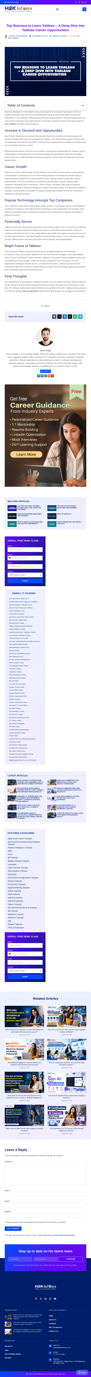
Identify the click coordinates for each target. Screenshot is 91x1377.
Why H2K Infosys (55, 1327)
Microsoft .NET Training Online (18, 620)
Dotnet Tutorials (14, 891)
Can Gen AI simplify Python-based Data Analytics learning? (68, 798)
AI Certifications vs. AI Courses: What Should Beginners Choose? (66, 807)
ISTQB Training (13, 735)
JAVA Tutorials (14, 894)
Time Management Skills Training (18, 665)
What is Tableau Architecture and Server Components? (30, 522)
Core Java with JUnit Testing (17, 684)
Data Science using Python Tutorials (23, 878)
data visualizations (30, 291)
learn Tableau (10, 124)
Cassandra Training (14, 742)
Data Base (12, 874)
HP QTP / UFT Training (16, 714)
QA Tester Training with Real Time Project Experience (24, 641)
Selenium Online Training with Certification (21, 608)
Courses (52, 1324)
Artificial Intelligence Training (17, 629)
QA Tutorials (13, 911)
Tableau (47, 306)
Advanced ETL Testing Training (18, 705)
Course (10, 571)
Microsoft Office (13, 681)
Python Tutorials (14, 904)
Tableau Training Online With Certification (21, 626)
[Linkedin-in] (45, 1298)
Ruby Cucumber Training (16, 662)
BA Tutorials (13, 858)
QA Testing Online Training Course (19, 598)
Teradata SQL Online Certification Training (21, 754)
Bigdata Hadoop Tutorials (18, 861)
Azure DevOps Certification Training (19, 635)
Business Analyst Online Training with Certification (23, 601)
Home (51, 1316)
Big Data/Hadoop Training (16, 623)
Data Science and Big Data (17, 723)
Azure (10, 854)
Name (10, 546)
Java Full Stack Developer (16, 614)
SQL (9, 921)
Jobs (7, 1350)
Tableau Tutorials (60, 36)
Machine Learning (14, 650)
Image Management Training (17, 732)
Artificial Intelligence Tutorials (20, 848)
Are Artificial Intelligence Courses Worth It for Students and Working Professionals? (30, 790)
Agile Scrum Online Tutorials (20, 839)
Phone (10, 554)
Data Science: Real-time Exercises (19, 717)
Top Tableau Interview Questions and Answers (67, 507)
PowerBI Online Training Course (18, 748)
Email (10, 563)
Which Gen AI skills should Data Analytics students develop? (28, 807)
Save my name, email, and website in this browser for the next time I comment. (36, 1222)
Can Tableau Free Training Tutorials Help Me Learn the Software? (29, 507)
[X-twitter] (41, 1298)
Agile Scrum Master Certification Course (20, 605)
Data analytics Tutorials (17, 871)
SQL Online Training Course (17, 751)
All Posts (45, 371)
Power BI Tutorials (15, 901)
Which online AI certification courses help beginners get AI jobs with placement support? (30, 782)
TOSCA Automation (16, 928)
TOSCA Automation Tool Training (18, 638)
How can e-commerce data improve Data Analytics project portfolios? (68, 782)
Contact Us (53, 1331)
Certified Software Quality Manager (19, 729)
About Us (53, 1320)
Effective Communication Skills (18, 696)
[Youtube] (55, 1298)
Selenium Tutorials (15, 918)
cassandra (12, 864)
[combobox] (10, 558)
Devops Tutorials (15, 881)
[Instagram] (50, 1298)
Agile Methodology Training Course (19, 647)
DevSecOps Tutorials (17, 884)
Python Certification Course (17, 611)
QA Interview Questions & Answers (22, 908)
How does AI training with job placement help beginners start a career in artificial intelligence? (29, 798)
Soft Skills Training (14, 726)
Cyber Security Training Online (18, 757)
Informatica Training (14, 708)
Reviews (8, 1358)
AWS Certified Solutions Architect (18, 644)
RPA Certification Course (16, 656)
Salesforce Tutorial (15, 914)
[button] (57, 9)
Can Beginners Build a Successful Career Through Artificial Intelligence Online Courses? (29, 815)
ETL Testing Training (15, 720)
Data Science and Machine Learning (19, 653)
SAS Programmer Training (16, 711)
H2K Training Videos (13, 1354)
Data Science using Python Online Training (21, 617)
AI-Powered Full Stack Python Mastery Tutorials (24, 843)
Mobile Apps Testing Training (17, 678)
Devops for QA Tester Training (18, 702)
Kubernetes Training (15, 668)
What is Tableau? (64, 514)
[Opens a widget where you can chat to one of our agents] (82, 1373)
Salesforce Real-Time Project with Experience (22, 739)
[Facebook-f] (36, 1298)
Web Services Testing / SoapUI (18, 745)
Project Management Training (17, 675)
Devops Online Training (16, 690)
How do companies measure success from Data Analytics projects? (69, 790)
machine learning (15, 898)
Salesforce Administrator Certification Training (22, 632)
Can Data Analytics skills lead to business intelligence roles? (70, 815)
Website (8, 1212)
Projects (9, 1346)
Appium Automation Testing (17, 693)
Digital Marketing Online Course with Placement (22, 760)
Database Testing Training (16, 687)
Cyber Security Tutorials (18, 868)
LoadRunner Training (15, 672)
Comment (9, 1162)
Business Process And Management (19, 659)
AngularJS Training (14, 699)
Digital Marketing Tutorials (19, 888)
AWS (10, 851)
